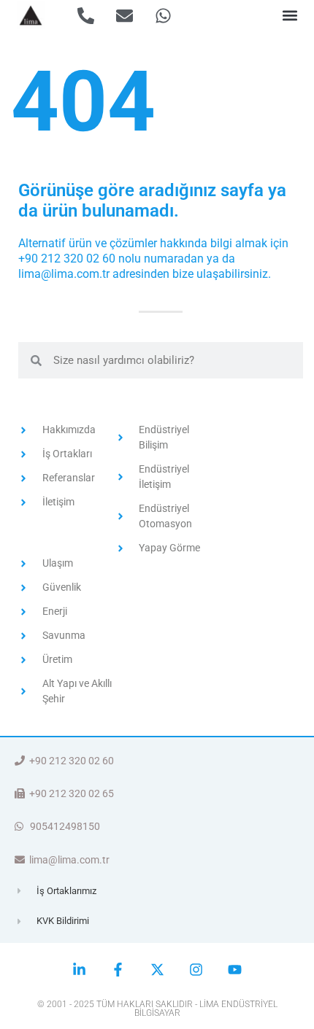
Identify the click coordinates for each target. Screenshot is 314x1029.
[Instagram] (196, 969)
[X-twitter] (156, 969)
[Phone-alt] (85, 15)
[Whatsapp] (163, 15)
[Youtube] (234, 969)
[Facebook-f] (118, 969)
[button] (289, 16)
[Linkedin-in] (79, 969)
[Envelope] (124, 15)
